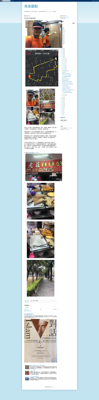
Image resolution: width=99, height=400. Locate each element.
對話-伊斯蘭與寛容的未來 (28, 314)
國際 (62, 40)
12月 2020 (64, 57)
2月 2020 (63, 94)
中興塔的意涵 (64, 72)
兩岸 (62, 32)
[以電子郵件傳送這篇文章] (33, 300)
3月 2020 (63, 69)
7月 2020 (63, 64)
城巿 (62, 35)
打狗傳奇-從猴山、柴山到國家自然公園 (68, 89)
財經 (62, 39)
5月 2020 (63, 67)
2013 (62, 105)
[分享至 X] (35, 300)
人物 (62, 27)
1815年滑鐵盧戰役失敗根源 (66, 76)
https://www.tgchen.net (65, 17)
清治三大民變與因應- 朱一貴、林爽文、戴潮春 (37, 365)
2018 (62, 98)
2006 (62, 114)
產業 (62, 41)
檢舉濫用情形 (62, 117)
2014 (62, 103)
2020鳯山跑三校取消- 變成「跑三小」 (68, 84)
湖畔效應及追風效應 (65, 80)
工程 (62, 28)
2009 (62, 110)
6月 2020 (63, 65)
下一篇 (36, 152)
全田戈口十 (63, 31)
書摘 (62, 38)
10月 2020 (64, 60)
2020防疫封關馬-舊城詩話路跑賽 (67, 92)
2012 (62, 106)
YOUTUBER (63, 121)
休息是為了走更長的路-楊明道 (66, 81)
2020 (62, 56)
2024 (62, 51)
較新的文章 (26, 309)
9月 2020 (63, 61)
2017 (62, 99)
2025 (62, 49)
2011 (62, 107)
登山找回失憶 (64, 77)
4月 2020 (63, 68)
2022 (62, 53)
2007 (62, 113)
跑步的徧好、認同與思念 (66, 88)
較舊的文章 (55, 309)
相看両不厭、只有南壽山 (66, 73)
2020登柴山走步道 (65, 85)
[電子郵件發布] (31, 300)
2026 (62, 48)
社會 (62, 34)
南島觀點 (31, 6)
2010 (62, 109)
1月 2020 (63, 95)
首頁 (40, 309)
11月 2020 (64, 59)
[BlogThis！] (34, 300)
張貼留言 (27, 307)
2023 (62, 52)
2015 (62, 102)
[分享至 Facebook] (36, 300)
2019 (62, 97)
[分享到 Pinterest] (37, 300)
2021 (62, 55)
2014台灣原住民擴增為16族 (34, 376)
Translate (68, 129)
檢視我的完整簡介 (63, 18)
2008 (62, 111)
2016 (62, 101)
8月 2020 (63, 63)
